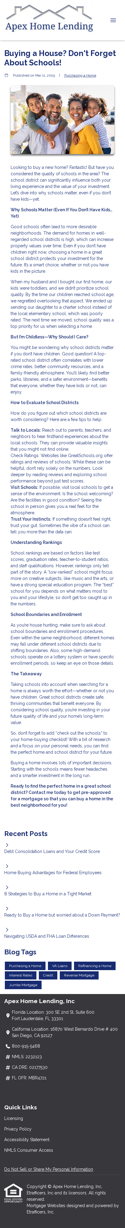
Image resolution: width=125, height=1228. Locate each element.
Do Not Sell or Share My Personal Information (48, 1169)
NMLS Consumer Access (28, 1150)
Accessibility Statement (26, 1139)
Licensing (13, 1118)
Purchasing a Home (80, 75)
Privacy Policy (18, 1129)
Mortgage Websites (46, 1205)
